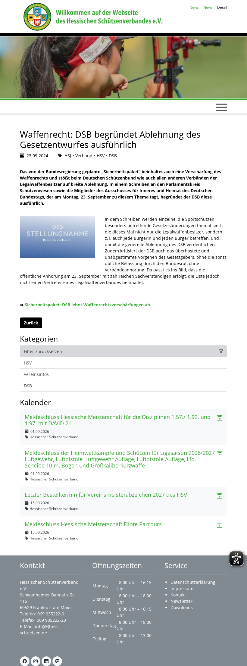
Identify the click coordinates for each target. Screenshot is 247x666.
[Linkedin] (46, 661)
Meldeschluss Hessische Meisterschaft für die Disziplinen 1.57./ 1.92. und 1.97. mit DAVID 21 (118, 420)
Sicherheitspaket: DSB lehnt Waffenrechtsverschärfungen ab (87, 305)
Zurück (31, 323)
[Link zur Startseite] (92, 16)
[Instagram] (35, 661)
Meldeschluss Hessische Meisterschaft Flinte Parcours (93, 524)
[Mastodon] (57, 661)
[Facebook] (25, 661)
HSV (28, 363)
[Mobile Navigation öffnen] (221, 107)
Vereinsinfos (36, 374)
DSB (28, 386)
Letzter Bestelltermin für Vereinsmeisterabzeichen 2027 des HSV (106, 494)
